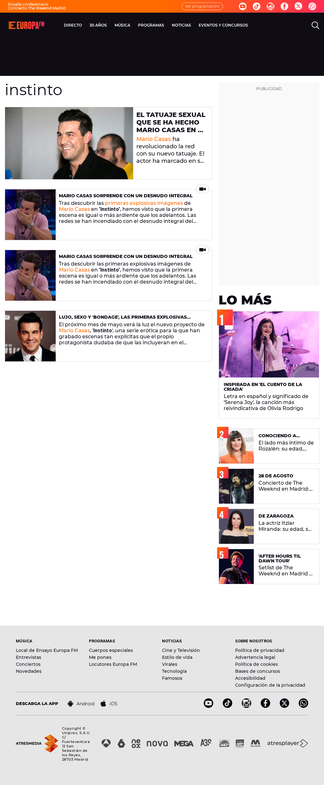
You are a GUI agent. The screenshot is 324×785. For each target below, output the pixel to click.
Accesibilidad (250, 678)
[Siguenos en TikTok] (227, 706)
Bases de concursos (257, 671)
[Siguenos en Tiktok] (256, 6)
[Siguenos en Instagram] (270, 6)
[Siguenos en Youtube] (242, 6)
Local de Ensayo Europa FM (47, 650)
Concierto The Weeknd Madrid (37, 8)
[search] (315, 25)
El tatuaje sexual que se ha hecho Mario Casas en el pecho (171, 126)
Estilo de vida (177, 657)
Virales (169, 664)
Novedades (28, 671)
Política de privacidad (259, 650)
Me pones (100, 657)
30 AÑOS (98, 25)
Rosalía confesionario (28, 4)
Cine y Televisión (181, 650)
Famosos (172, 678)
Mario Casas (153, 139)
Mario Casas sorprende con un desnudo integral (126, 196)
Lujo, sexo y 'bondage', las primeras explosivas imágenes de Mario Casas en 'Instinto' (123, 319)
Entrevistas (28, 657)
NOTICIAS (181, 25)
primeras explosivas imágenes (144, 203)
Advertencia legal (255, 657)
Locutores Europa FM (113, 664)
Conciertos (28, 664)
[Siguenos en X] (284, 706)
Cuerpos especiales (111, 650)
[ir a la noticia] (69, 143)
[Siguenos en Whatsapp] (312, 6)
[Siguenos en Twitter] (298, 6)
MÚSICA (122, 25)
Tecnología (174, 671)
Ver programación (202, 6)
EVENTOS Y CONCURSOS (223, 25)
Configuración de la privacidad (270, 685)
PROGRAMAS (151, 25)
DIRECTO (73, 25)
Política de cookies (256, 664)
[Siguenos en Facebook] (284, 6)
